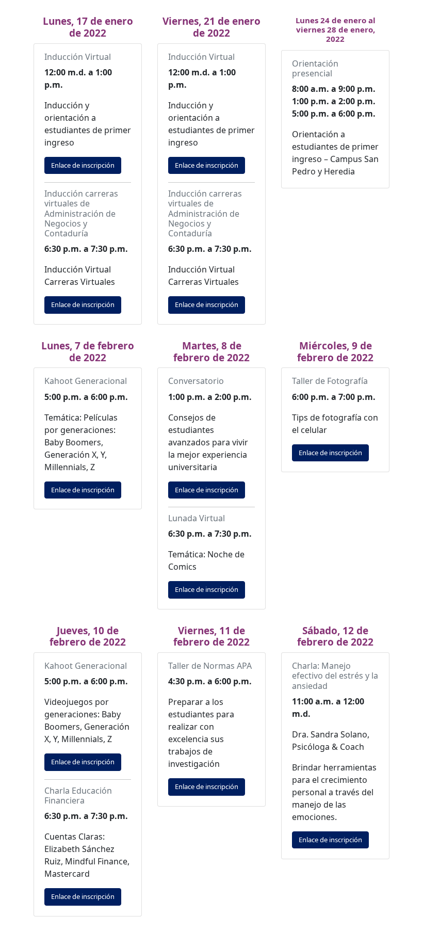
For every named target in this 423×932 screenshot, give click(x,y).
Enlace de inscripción (83, 165)
